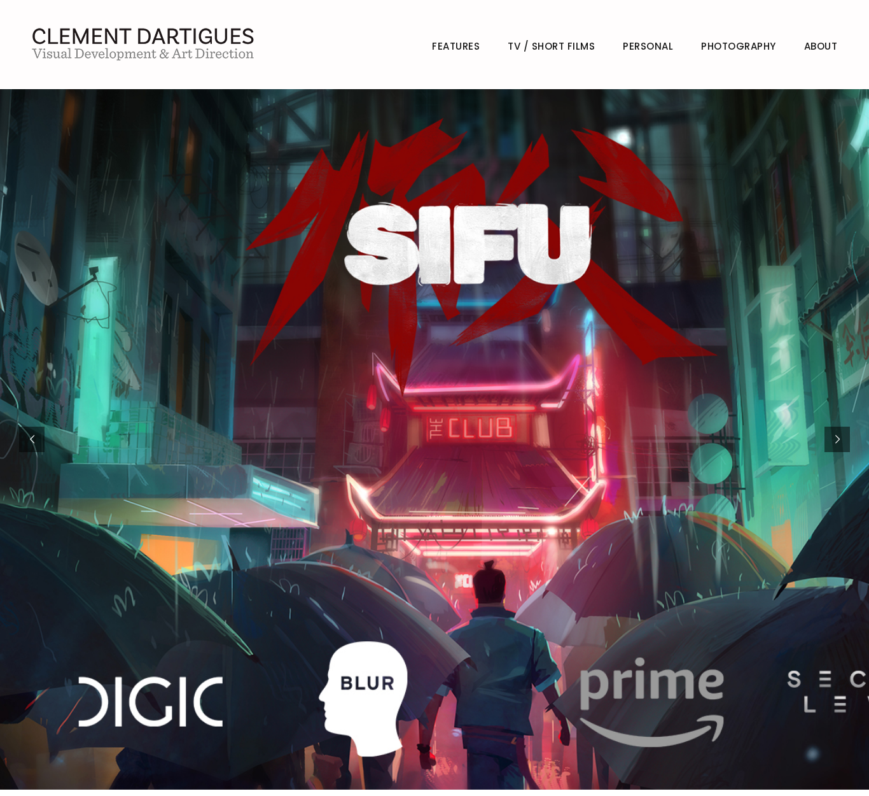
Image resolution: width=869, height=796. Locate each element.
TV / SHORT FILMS (551, 46)
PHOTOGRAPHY (738, 46)
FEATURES (456, 46)
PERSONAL (648, 46)
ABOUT (821, 46)
